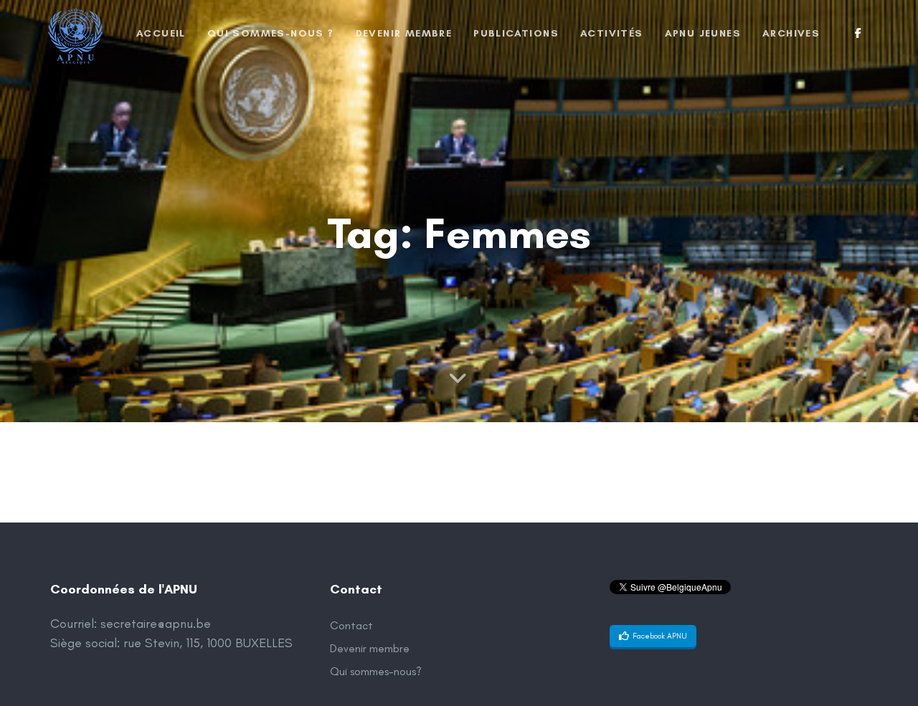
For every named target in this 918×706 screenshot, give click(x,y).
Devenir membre (370, 648)
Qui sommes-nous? (376, 671)
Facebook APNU (660, 636)
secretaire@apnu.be (155, 623)
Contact (351, 625)
